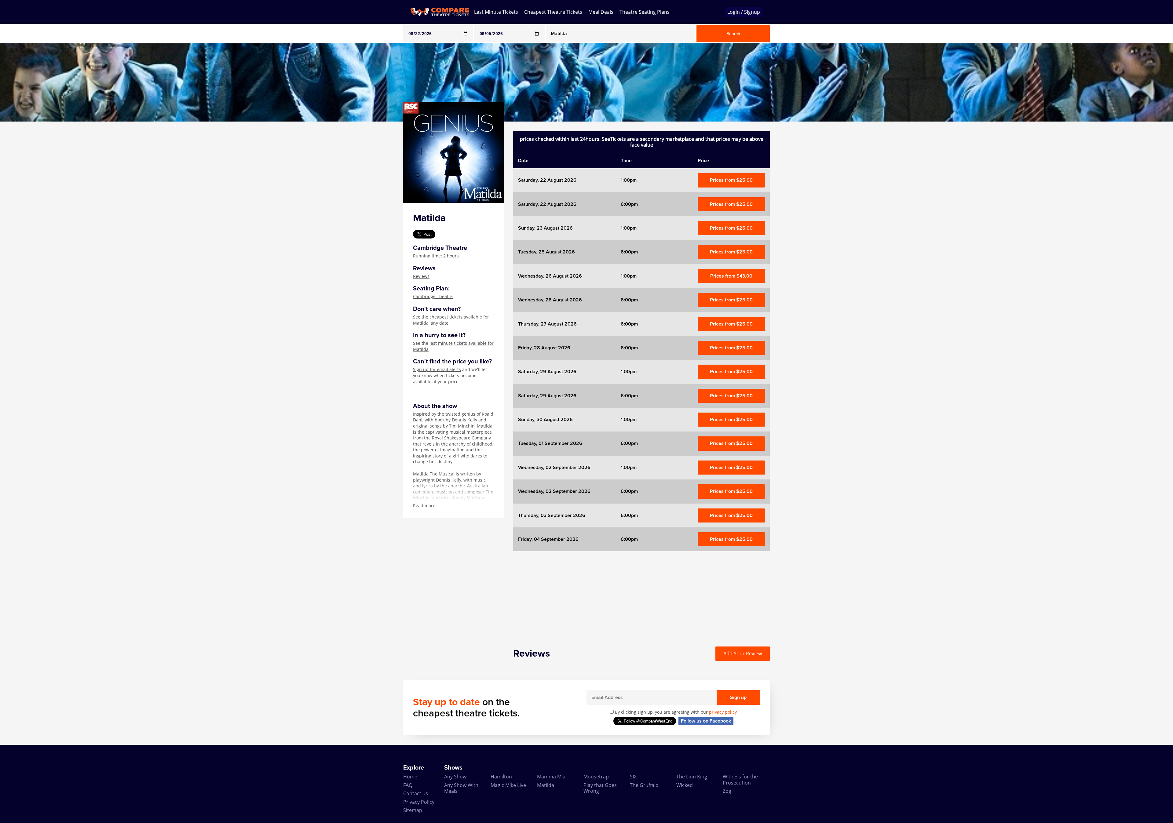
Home (410, 776)
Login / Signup (743, 12)
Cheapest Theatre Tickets (553, 12)
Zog (727, 791)
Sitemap (412, 810)
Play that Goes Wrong (600, 788)
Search (733, 33)
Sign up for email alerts (437, 369)
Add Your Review (742, 653)
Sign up (738, 697)
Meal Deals (600, 12)
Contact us (415, 793)
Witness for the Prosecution (740, 779)
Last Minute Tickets (496, 12)
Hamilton (501, 776)
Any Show (455, 776)
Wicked (684, 785)
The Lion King (691, 776)
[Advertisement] (24, 213)
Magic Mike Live (508, 785)
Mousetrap (596, 776)
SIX (633, 776)
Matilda (545, 785)
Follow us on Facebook (706, 721)
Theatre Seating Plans (644, 12)
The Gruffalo (644, 785)
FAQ (407, 785)
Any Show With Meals (461, 788)
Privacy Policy (418, 802)
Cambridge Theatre (433, 296)
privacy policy (723, 712)
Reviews (421, 276)
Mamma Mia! (552, 776)
